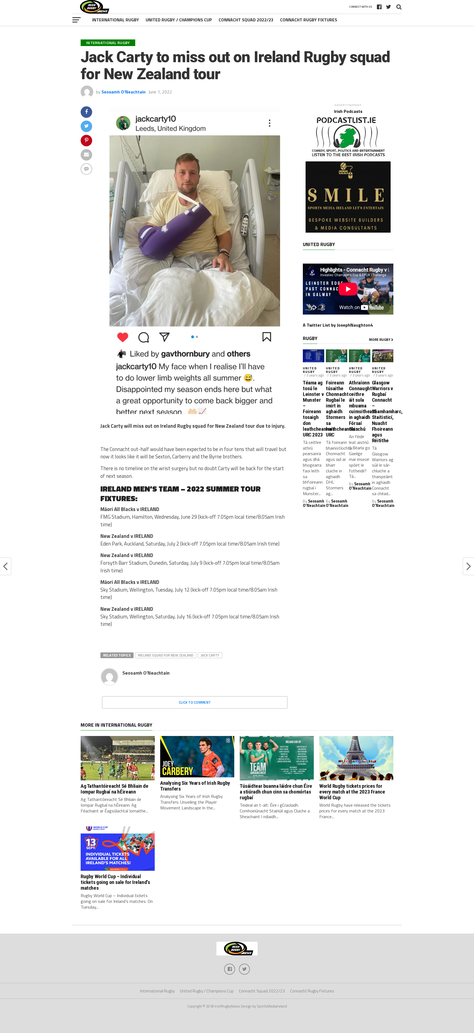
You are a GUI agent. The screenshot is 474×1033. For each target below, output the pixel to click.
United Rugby (310, 370)
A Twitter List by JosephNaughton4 (338, 325)
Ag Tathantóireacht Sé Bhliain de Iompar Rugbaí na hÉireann (114, 789)
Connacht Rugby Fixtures (308, 19)
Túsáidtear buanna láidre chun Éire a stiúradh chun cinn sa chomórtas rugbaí (276, 792)
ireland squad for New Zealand (165, 655)
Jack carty (210, 655)
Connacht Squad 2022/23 (246, 19)
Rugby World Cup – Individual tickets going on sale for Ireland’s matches (115, 882)
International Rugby (115, 19)
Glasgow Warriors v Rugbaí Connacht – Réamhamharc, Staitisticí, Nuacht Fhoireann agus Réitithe (382, 411)
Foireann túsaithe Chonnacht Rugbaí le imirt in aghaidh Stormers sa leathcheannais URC (336, 409)
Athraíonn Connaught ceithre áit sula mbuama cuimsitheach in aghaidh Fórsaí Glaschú (359, 406)
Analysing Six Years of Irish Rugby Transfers (195, 786)
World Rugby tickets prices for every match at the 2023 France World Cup (352, 792)
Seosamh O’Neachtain (123, 92)
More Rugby (380, 339)
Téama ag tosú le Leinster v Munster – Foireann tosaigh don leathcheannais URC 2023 (313, 409)
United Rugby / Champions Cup (179, 19)
